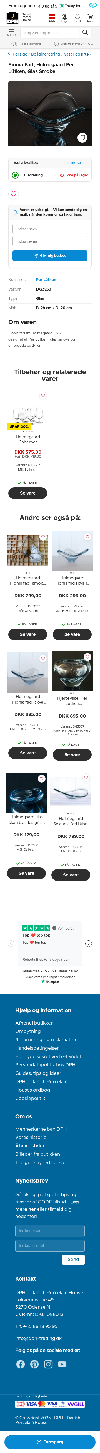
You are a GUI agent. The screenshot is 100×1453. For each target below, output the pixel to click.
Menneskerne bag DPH (41, 1129)
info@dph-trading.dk (38, 1338)
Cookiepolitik (30, 1098)
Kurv (90, 21)
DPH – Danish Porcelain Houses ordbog (41, 1086)
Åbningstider (30, 1146)
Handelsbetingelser (37, 1048)
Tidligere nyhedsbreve (40, 1163)
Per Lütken (46, 280)
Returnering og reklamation (46, 1040)
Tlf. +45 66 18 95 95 (36, 1326)
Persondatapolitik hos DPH (45, 1065)
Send (73, 1259)
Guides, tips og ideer (38, 1073)
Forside (20, 54)
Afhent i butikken (34, 1023)
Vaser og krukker (80, 54)
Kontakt (25, 1279)
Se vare (28, 493)
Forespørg (53, 1442)
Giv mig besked (53, 255)
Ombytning (28, 1031)
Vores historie (30, 1137)
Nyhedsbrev (31, 1181)
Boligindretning (45, 54)
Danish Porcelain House (28, 17)
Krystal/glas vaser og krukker (10, 53)
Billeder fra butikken (37, 1154)
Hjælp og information (43, 1010)
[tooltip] (27, 441)
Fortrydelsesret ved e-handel (48, 1056)
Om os (23, 1116)
